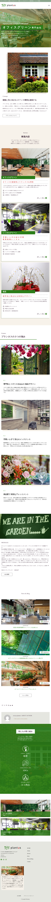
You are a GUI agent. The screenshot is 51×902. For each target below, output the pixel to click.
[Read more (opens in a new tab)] (25, 198)
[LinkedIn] (10, 705)
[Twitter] (4, 705)
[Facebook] (2, 705)
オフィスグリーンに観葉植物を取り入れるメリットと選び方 (25, 658)
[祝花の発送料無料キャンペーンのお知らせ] (25, 611)
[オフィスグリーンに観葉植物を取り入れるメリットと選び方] (25, 642)
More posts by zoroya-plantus (20, 718)
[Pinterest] (6, 705)
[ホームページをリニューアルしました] (25, 673)
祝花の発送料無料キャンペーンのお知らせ (25, 627)
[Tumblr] (8, 705)
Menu (49, 5)
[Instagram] (3, 859)
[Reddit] (12, 705)
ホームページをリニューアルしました (25, 689)
